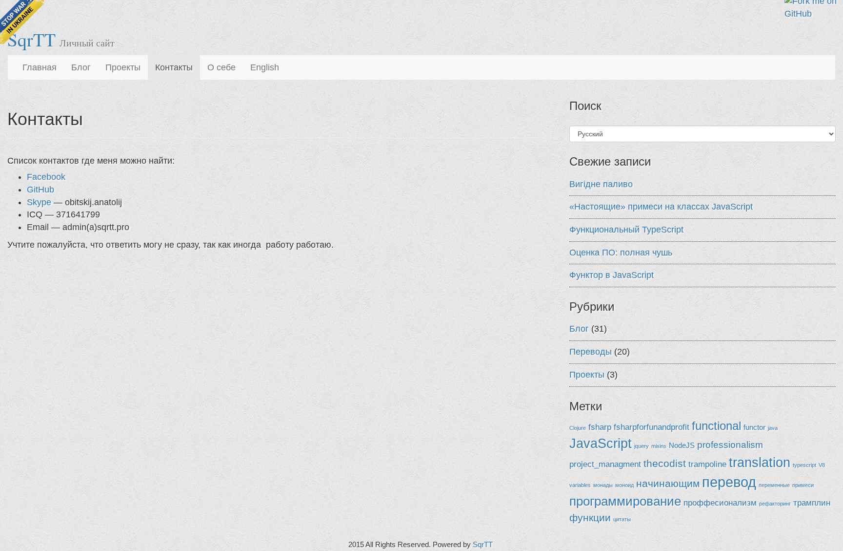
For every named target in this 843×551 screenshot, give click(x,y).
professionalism (730, 444)
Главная (39, 67)
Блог (81, 67)
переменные (774, 485)
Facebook (46, 177)
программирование (625, 501)
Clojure (577, 428)
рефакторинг (775, 504)
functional (716, 425)
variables (580, 485)
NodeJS (682, 445)
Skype (39, 202)
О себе (221, 67)
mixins (658, 446)
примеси (803, 485)
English (264, 67)
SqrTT (483, 544)
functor (754, 427)
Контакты (174, 67)
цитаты (622, 519)
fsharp (599, 427)
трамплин (811, 503)
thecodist (664, 463)
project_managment (605, 464)
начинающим (668, 483)
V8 (822, 465)
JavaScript (600, 443)
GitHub (40, 189)
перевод (729, 482)
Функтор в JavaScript (611, 275)
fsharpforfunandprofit (651, 427)
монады (603, 485)
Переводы (590, 352)
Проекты (122, 67)
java (773, 428)
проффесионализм (720, 503)
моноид (624, 485)
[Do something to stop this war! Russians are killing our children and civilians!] (22, 22)
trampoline (707, 464)
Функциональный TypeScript (626, 229)
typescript (804, 465)
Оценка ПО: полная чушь (620, 252)
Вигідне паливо (601, 184)
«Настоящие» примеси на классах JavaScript (661, 207)
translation (759, 462)
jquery (641, 446)
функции (590, 517)
